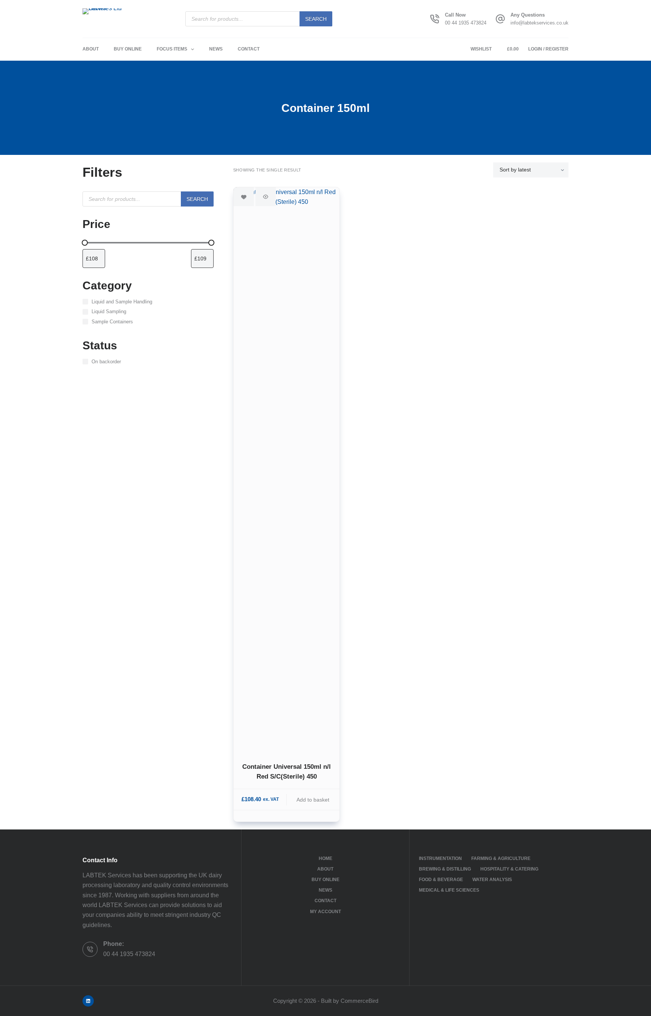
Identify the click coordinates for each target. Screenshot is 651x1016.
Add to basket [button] (312, 800)
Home (325, 858)
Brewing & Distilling (445, 869)
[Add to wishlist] (244, 196)
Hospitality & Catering (509, 869)
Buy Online (128, 49)
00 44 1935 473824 (465, 23)
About (91, 49)
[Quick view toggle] (265, 196)
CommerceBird (359, 1001)
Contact (249, 49)
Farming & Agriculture (500, 858)
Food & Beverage (441, 879)
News (216, 49)
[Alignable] (88, 1001)
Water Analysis (492, 879)
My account (325, 911)
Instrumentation (440, 858)
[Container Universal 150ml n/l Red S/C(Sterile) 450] (286, 470)
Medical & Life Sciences (449, 890)
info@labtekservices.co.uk (539, 23)
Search (316, 19)
